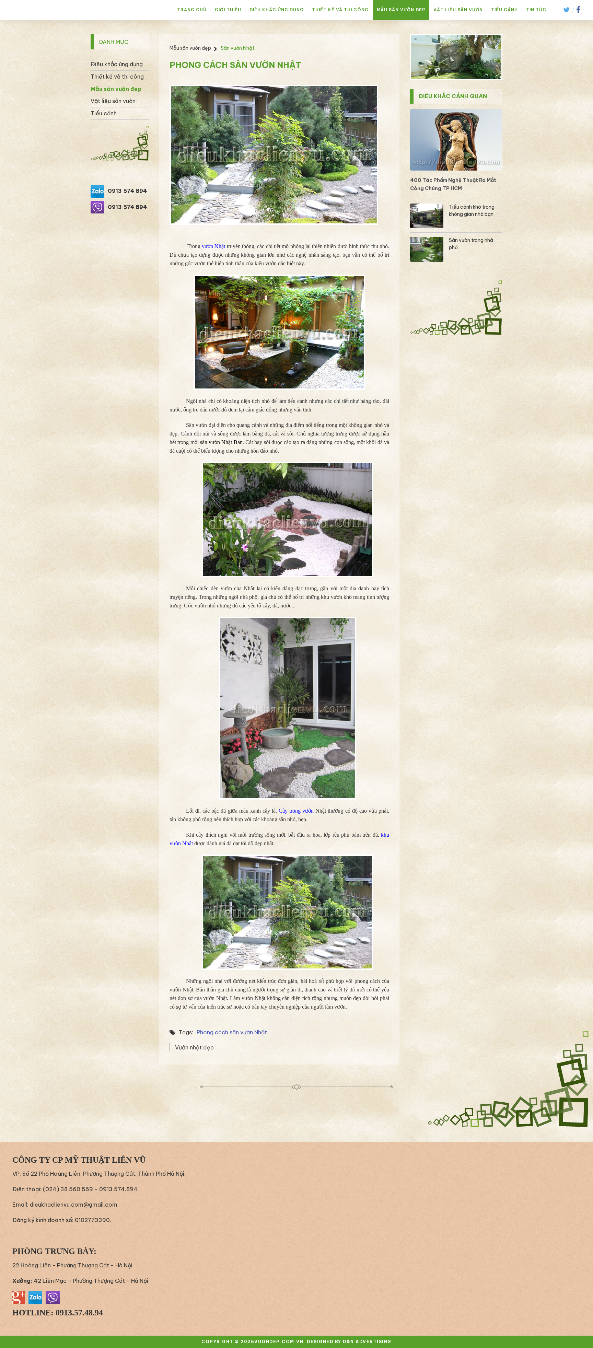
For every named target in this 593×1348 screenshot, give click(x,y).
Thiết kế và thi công (340, 9)
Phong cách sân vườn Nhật (232, 1032)
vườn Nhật (214, 246)
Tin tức (536, 9)
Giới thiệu (228, 9)
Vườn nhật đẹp (194, 1047)
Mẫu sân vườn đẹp (401, 9)
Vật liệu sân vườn (458, 9)
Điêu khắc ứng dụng (276, 9)
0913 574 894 (127, 190)
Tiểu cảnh (504, 9)
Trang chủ (192, 9)
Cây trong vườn (297, 811)
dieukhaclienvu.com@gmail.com (73, 1204)
